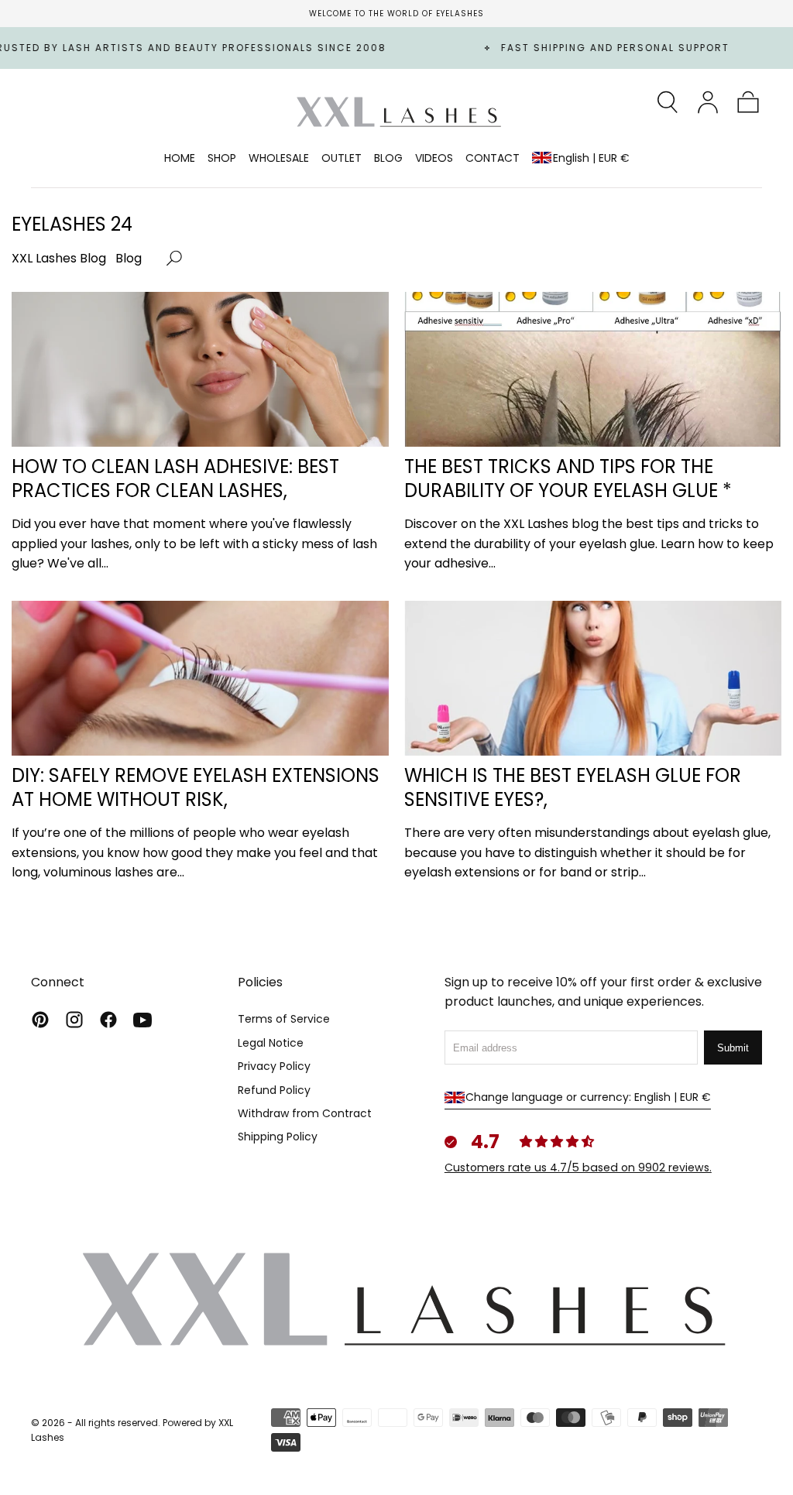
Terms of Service (284, 1019)
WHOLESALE (279, 159)
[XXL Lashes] (396, 1298)
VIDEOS (434, 159)
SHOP (222, 159)
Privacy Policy (274, 1066)
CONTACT (492, 159)
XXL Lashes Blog (59, 258)
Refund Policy (274, 1090)
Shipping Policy (278, 1136)
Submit (733, 1048)
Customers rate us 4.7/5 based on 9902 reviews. (578, 1167)
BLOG (388, 159)
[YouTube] (142, 1020)
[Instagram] (74, 1020)
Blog (128, 258)
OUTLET (341, 159)
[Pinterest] (40, 1020)
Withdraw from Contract (305, 1113)
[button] (667, 102)
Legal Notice (271, 1043)
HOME (179, 159)
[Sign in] (708, 102)
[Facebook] (108, 1020)
